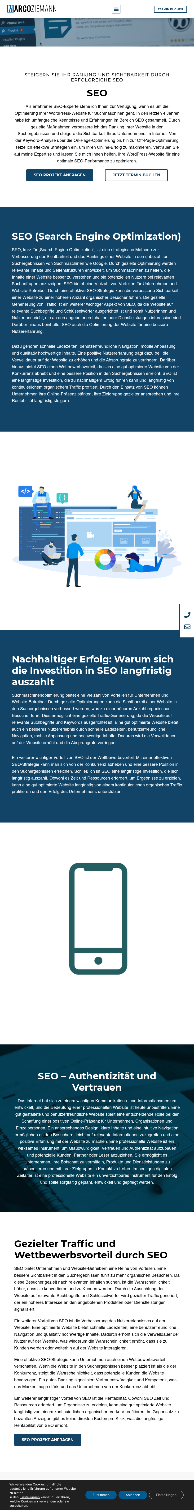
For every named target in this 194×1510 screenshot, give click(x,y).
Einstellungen (30, 1497)
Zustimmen (101, 1495)
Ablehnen (133, 1495)
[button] (116, 9)
